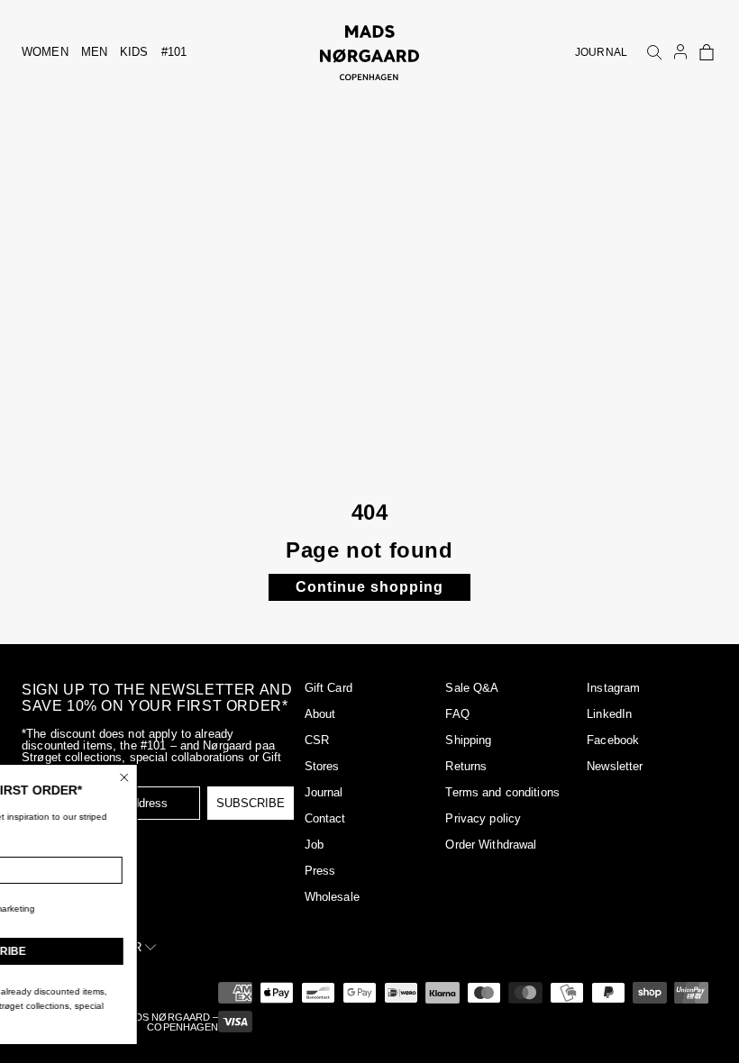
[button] (706, 52)
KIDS (134, 52)
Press (320, 870)
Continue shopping (369, 587)
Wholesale (332, 897)
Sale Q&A (471, 688)
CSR (317, 740)
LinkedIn (609, 714)
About (320, 714)
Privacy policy (483, 818)
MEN (94, 52)
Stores (322, 766)
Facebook (613, 740)
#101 (174, 52)
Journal (324, 792)
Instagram (613, 688)
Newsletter (615, 766)
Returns (466, 766)
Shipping (468, 740)
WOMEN (45, 52)
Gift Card (328, 688)
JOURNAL (601, 52)
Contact (325, 818)
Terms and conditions (502, 792)
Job (314, 844)
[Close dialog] (205, 777)
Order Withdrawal (490, 844)
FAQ (457, 714)
